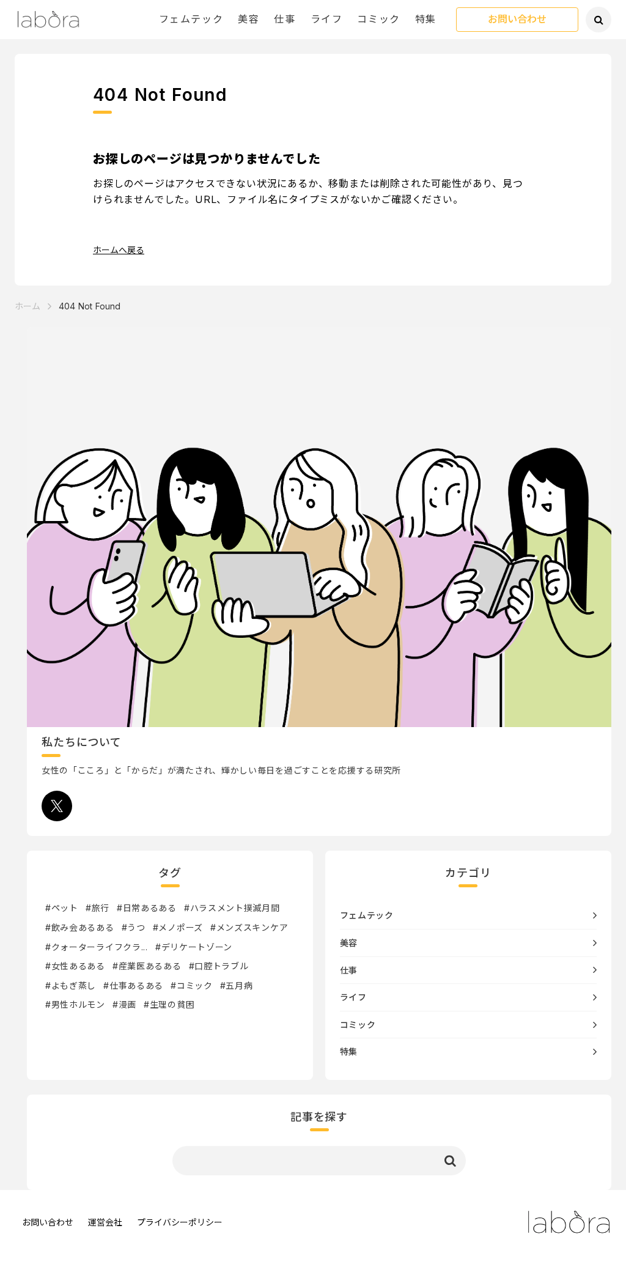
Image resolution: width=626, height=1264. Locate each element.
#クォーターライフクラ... (96, 947)
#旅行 (97, 908)
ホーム (27, 306)
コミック (378, 19)
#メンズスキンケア (249, 927)
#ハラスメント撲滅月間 (232, 908)
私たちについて (82, 742)
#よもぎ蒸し (70, 985)
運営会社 (105, 1222)
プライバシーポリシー (180, 1222)
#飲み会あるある (79, 927)
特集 (425, 19)
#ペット (61, 908)
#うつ (133, 927)
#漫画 (124, 1004)
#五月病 (236, 985)
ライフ (327, 19)
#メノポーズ (178, 927)
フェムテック (191, 19)
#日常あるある (147, 908)
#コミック (192, 985)
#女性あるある (75, 966)
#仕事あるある (133, 985)
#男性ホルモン (75, 1004)
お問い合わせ (517, 19)
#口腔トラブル (219, 966)
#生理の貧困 (169, 1004)
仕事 (284, 19)
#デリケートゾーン (193, 947)
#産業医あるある (147, 966)
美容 (248, 19)
